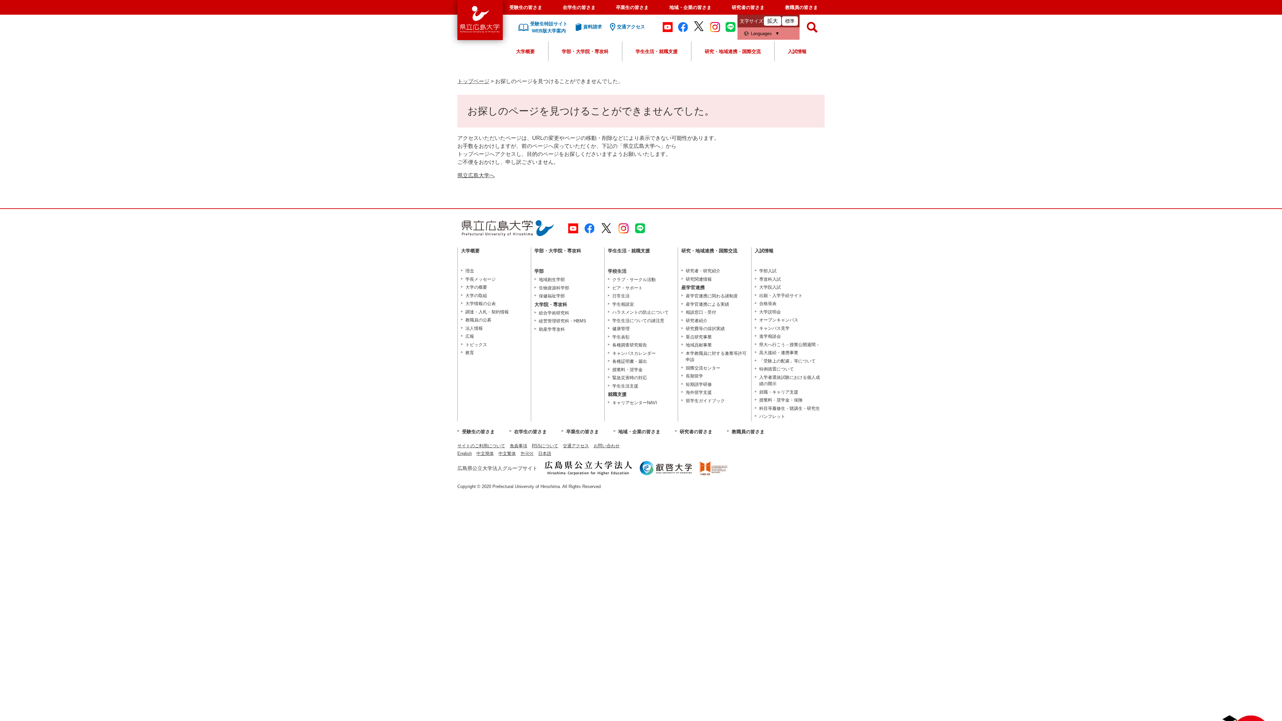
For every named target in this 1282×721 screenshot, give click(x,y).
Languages (761, 33)
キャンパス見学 (774, 328)
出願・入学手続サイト (781, 295)
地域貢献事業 (699, 344)
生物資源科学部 (554, 287)
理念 (469, 270)
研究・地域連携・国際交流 (733, 51)
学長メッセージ (480, 279)
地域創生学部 (552, 279)
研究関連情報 (699, 279)
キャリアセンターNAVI (634, 402)
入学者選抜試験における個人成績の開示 (789, 381)
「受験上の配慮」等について (787, 361)
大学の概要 (476, 287)
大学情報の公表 (480, 303)
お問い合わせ (607, 445)
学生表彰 (621, 336)
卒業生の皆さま (632, 7)
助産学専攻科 (552, 329)
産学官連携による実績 (707, 304)
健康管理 (621, 328)
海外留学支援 (699, 392)
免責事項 (518, 445)
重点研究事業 (699, 336)
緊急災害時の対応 (629, 377)
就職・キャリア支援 (778, 392)
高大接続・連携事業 (778, 352)
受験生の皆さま (525, 7)
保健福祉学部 (552, 295)
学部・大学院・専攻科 (585, 51)
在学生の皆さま (579, 7)
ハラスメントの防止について (640, 312)
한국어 (526, 453)
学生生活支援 (625, 386)
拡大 (772, 21)
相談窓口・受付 (701, 312)
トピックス (476, 344)
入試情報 (797, 51)
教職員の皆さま (801, 7)
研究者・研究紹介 (703, 270)
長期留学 (694, 376)
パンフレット (772, 416)
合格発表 (768, 303)
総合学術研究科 (554, 312)
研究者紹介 (696, 320)
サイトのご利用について (481, 445)
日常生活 (621, 295)
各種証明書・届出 (629, 361)
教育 (469, 352)
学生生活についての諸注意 (638, 320)
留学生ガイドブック (705, 400)
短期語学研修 (699, 384)
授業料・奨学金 (627, 369)
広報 (469, 336)
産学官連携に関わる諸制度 (712, 295)
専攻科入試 (770, 279)
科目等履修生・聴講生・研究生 (789, 408)
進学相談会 (770, 336)
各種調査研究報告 (629, 344)
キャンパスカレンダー (634, 353)
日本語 (544, 453)
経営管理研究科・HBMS (562, 320)
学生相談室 (623, 304)
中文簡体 (485, 453)
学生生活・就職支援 (657, 51)
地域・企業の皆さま (690, 7)
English (464, 453)
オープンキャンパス (778, 319)
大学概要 (525, 51)
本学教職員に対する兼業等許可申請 (716, 357)
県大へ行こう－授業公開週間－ (789, 344)
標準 (790, 21)
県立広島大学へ (476, 175)
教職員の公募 (478, 319)
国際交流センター (703, 368)
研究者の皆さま (748, 7)
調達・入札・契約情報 (487, 311)
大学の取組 (476, 295)
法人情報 (474, 328)
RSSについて (545, 445)
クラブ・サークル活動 (634, 279)
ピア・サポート (627, 287)
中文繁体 (507, 453)
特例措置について (776, 369)
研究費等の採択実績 (705, 328)
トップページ (473, 81)
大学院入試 (770, 287)
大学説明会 (770, 311)
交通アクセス (576, 445)
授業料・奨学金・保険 (781, 400)
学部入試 (768, 270)
